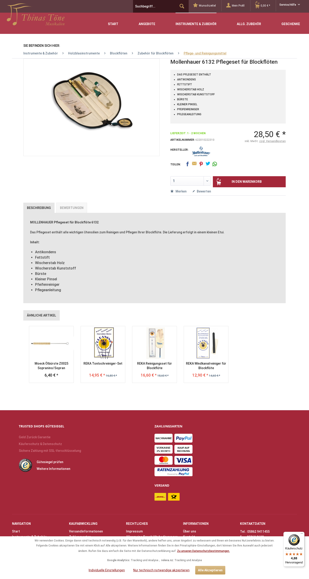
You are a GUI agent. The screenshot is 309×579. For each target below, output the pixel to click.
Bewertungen (71, 208)
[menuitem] (207, 5)
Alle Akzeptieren (210, 570)
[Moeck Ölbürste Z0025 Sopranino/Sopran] (51, 343)
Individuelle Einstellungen (107, 570)
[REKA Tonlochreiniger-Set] (103, 343)
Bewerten (203, 191)
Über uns (189, 531)
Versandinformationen (86, 531)
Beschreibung (39, 208)
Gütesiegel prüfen (50, 462)
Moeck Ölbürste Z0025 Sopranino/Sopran (51, 366)
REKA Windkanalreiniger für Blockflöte (206, 366)
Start (16, 531)
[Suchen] (181, 6)
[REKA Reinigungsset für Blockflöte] (154, 343)
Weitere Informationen (53, 469)
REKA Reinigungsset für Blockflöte (154, 366)
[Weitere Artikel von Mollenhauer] (201, 151)
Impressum (134, 531)
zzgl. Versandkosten (272, 141)
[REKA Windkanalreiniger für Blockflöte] (206, 343)
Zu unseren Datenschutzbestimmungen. (203, 551)
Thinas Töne (35, 16)
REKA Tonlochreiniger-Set (102, 363)
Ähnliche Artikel (41, 315)
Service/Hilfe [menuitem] (288, 4)
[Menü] (301, 534)
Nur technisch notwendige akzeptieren (161, 570)
